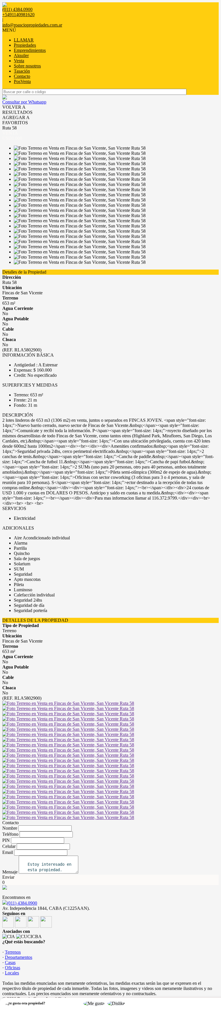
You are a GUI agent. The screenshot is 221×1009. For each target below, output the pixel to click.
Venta (19, 60)
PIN (6, 840)
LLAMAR (24, 39)
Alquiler (21, 55)
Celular (9, 846)
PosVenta (22, 81)
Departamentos (18, 957)
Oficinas (12, 967)
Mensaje (10, 871)
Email (7, 852)
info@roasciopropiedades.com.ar (32, 24)
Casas (10, 962)
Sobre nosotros (27, 65)
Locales (12, 972)
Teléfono (10, 834)
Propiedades (25, 45)
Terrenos (13, 952)
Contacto (22, 76)
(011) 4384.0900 (22, 903)
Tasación (22, 71)
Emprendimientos (30, 50)
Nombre (9, 828)
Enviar (8, 877)
